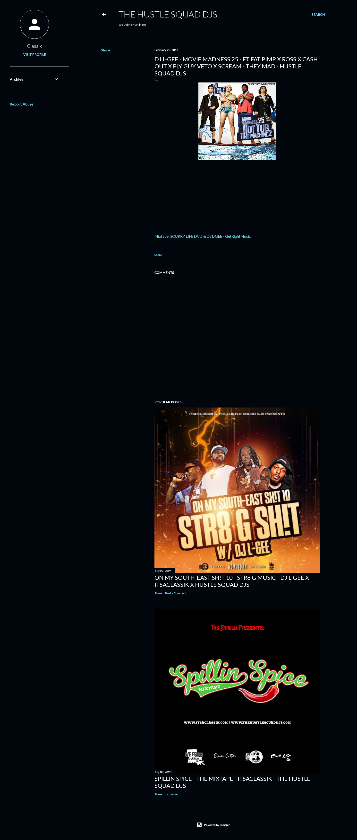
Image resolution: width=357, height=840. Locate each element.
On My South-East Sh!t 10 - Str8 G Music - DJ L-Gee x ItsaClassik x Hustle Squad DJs (231, 581)
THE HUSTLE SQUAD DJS (168, 14)
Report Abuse (22, 104)
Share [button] (105, 50)
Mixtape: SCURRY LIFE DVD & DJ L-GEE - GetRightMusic (202, 236)
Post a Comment (176, 593)
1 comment (172, 794)
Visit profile (34, 54)
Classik (34, 46)
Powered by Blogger (217, 825)
